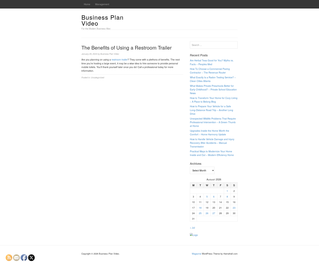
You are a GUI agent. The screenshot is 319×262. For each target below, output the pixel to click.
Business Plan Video (102, 20)
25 (200, 213)
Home (87, 4)
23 (234, 207)
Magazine (196, 253)
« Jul (192, 227)
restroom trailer (119, 59)
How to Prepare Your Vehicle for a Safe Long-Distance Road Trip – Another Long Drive (211, 110)
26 (207, 213)
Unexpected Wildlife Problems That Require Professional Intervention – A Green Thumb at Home (213, 122)
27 (214, 213)
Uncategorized (97, 77)
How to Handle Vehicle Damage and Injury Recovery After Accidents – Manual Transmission (212, 142)
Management (102, 4)
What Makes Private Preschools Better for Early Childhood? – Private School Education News (213, 89)
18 (200, 207)
